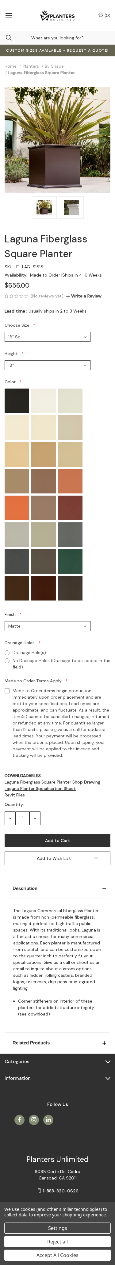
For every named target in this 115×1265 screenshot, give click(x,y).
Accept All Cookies (57, 1255)
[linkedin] (48, 1119)
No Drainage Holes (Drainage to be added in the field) (61, 664)
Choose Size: (18, 325)
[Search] (6, 38)
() (106, 15)
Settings (57, 1228)
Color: (11, 382)
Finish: (11, 614)
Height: (12, 353)
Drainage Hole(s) (29, 652)
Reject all (57, 1241)
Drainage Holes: (21, 642)
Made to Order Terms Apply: (34, 681)
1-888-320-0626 (61, 1191)
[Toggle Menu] (8, 15)
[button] (57, 888)
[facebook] (19, 1119)
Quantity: (14, 804)
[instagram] (33, 1119)
